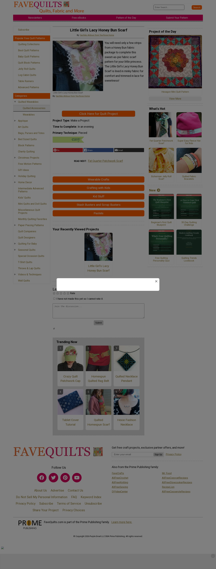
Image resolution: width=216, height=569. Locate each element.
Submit (108, 304)
